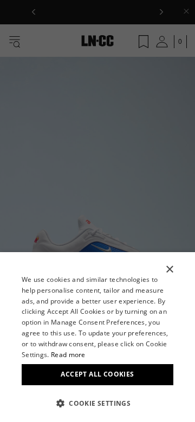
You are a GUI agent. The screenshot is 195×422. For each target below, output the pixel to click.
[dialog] (97, 337)
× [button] (169, 270)
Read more (68, 354)
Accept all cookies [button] (97, 374)
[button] (97, 403)
